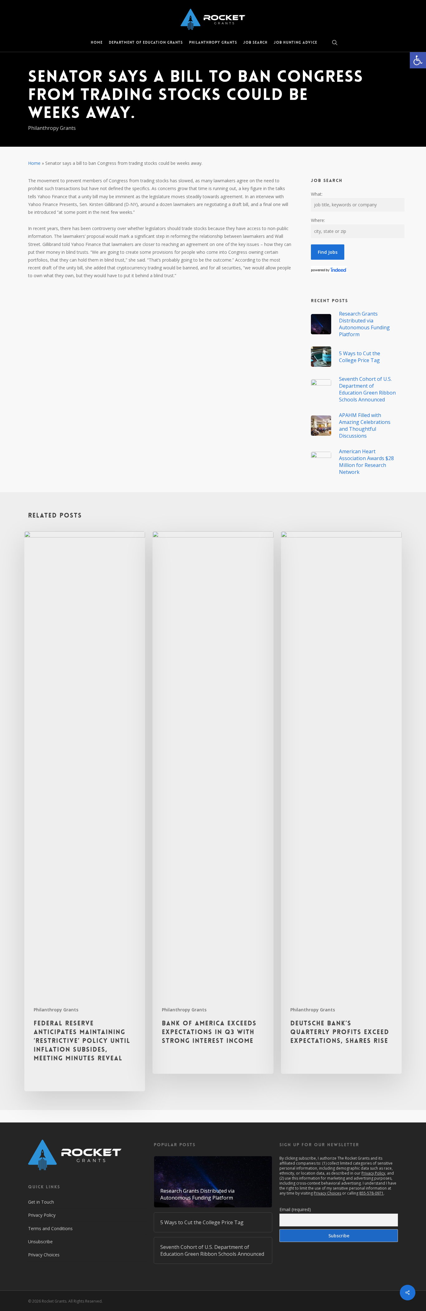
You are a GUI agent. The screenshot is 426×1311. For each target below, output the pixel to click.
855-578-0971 (371, 1193)
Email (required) (295, 1209)
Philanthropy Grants (52, 128)
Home (34, 163)
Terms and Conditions (50, 1228)
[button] (418, 60)
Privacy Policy (42, 1215)
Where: (318, 220)
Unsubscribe (40, 1242)
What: (316, 194)
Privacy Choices (44, 1255)
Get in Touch (41, 1202)
